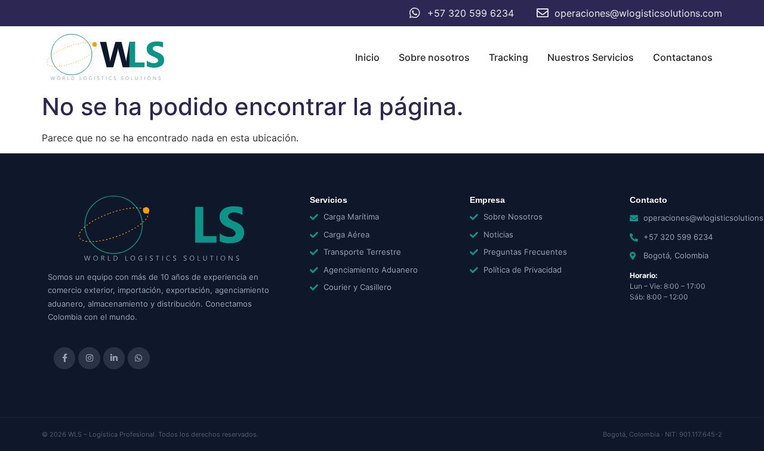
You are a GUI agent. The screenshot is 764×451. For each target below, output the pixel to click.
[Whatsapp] (138, 358)
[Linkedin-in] (114, 358)
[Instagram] (89, 358)
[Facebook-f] (64, 358)
